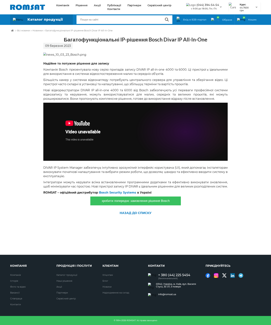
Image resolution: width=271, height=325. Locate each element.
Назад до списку (136, 213)
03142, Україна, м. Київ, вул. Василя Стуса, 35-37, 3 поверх (176, 285)
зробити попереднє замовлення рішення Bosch (136, 201)
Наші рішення (64, 280)
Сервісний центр (159, 5)
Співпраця (16, 298)
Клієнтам (108, 275)
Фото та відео (18, 286)
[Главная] (12, 30)
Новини (107, 286)
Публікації (114, 5)
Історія (14, 280)
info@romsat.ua (167, 294)
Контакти (113, 9)
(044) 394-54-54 (208, 5)
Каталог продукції (66, 275)
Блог (105, 280)
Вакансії (15, 292)
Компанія (62, 5)
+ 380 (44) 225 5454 (174, 275)
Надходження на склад (116, 292)
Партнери (134, 5)
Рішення (82, 5)
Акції (97, 5)
